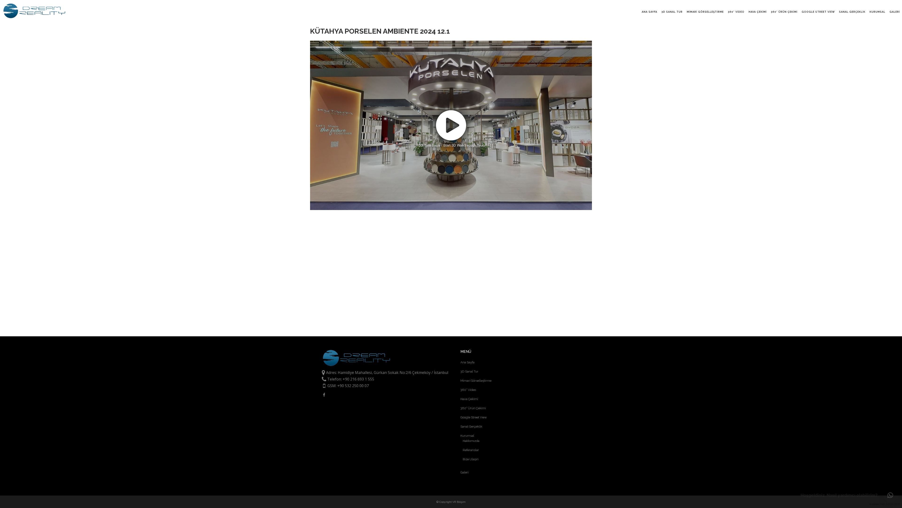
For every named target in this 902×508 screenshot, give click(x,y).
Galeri (464, 472)
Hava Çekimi (469, 399)
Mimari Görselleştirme (475, 380)
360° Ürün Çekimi (473, 408)
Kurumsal (467, 435)
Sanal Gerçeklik (471, 426)
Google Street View (473, 417)
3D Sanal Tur (469, 371)
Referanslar (471, 450)
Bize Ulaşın (470, 459)
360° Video (468, 390)
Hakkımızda (471, 441)
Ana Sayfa (467, 362)
